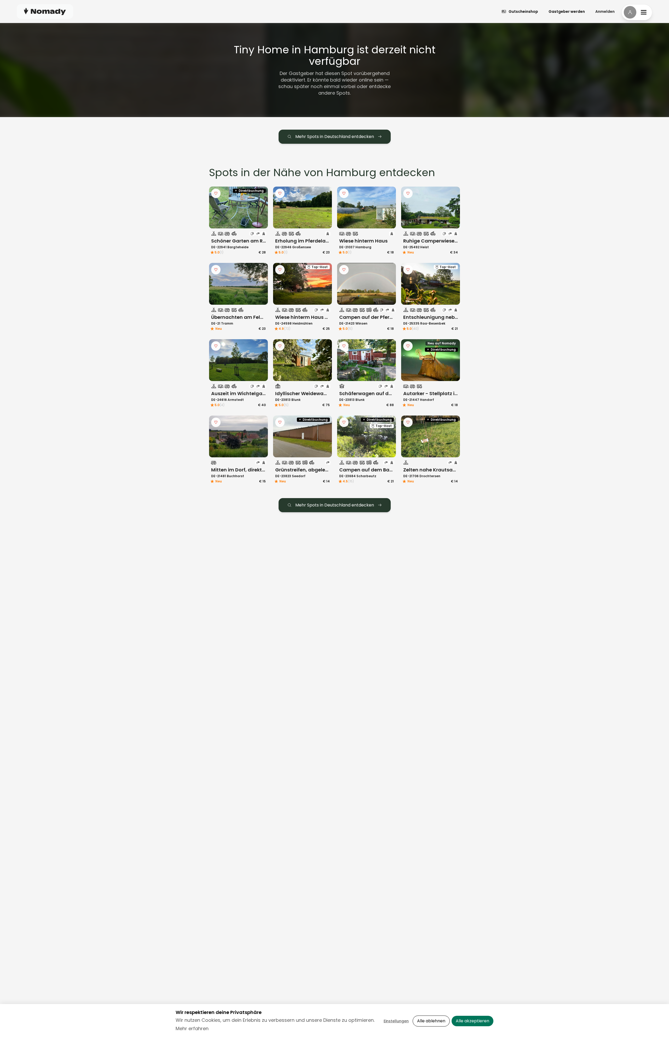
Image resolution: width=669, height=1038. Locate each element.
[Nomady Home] (45, 11)
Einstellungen (396, 1021)
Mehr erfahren (192, 1028)
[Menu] (636, 12)
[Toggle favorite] (216, 193)
